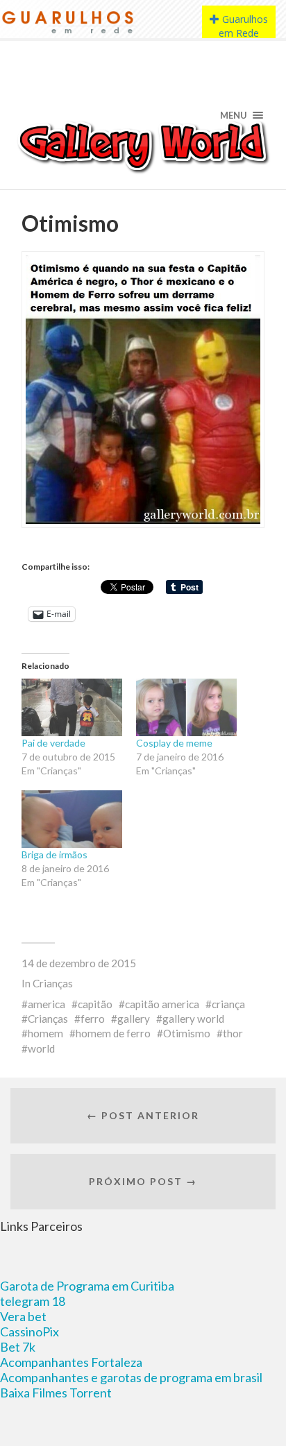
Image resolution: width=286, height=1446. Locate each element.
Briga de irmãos (54, 854)
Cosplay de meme (174, 743)
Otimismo (186, 1033)
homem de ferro (113, 1033)
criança (228, 1004)
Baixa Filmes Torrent (56, 1392)
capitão (95, 1004)
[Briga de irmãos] (72, 819)
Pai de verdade (53, 743)
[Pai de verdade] (72, 707)
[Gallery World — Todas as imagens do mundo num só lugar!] (143, 146)
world (41, 1048)
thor (233, 1033)
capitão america (162, 1004)
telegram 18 (32, 1301)
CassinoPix (29, 1331)
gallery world (193, 1018)
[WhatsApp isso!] (52, 593)
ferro (93, 1018)
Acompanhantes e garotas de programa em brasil (131, 1377)
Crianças (53, 983)
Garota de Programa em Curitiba (87, 1285)
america (46, 1004)
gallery (133, 1018)
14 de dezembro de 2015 (79, 963)
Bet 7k (17, 1346)
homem (45, 1033)
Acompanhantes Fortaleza (71, 1362)
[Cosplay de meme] (186, 707)
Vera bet (23, 1316)
